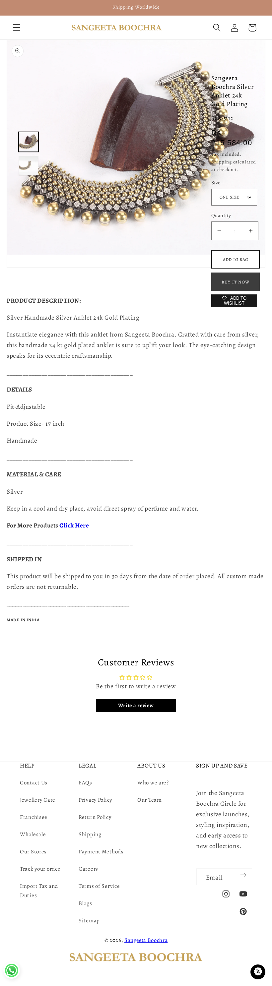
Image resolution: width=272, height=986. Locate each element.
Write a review (136, 705)
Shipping (221, 161)
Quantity (221, 215)
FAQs (85, 782)
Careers (88, 869)
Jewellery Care (37, 800)
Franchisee (33, 817)
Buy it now (235, 282)
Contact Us (33, 782)
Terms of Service (99, 886)
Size (216, 182)
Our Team (149, 800)
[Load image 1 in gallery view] (28, 142)
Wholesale (33, 834)
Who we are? (153, 782)
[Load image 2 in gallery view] (28, 166)
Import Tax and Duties (39, 890)
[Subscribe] (243, 875)
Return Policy (95, 817)
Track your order (40, 869)
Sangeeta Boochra (146, 940)
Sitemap (89, 920)
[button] (17, 27)
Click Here (74, 525)
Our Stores (33, 851)
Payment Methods (101, 851)
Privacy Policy (95, 800)
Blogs (85, 903)
